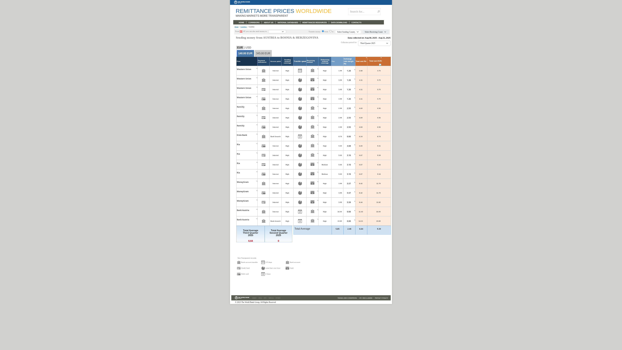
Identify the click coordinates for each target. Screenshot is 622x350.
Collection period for (349, 42)
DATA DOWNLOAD (339, 22)
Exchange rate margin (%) (349, 61)
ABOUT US (268, 22)
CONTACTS (356, 22)
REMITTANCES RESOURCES (314, 22)
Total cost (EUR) (375, 61)
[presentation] (245, 53)
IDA (260, 298)
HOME (241, 22)
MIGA (271, 298)
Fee (333, 61)
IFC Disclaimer (365, 298)
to (333, 32)
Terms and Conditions (347, 298)
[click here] (254, 72)
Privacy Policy (381, 298)
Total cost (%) (361, 61)
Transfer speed (300, 61)
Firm (238, 61)
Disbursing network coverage (325, 61)
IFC (265, 298)
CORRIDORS (253, 22)
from (326, 32)
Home (236, 27)
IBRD (254, 298)
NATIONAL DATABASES (288, 22)
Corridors (244, 27)
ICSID (278, 298)
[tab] (245, 53)
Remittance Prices (283, 11)
